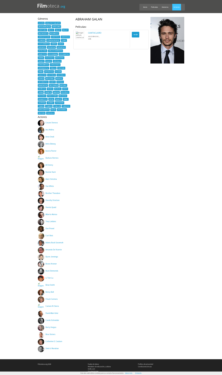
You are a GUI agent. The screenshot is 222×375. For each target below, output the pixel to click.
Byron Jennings (51, 256)
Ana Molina (49, 129)
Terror (41, 106)
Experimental (43, 68)
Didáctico (42, 54)
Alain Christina (51, 179)
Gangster (42, 75)
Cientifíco (55, 37)
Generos (165, 7)
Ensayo (41, 61)
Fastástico (49, 71)
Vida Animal (62, 110)
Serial (65, 99)
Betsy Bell (49, 292)
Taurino (50, 103)
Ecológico (49, 58)
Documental (64, 54)
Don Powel (49, 228)
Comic (64, 40)
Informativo (43, 82)
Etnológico (55, 65)
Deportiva (51, 47)
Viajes (53, 110)
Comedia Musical (53, 40)
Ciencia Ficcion (44, 37)
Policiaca (42, 96)
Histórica (51, 75)
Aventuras (56, 26)
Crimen (53, 44)
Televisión (59, 103)
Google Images (93, 371)
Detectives (43, 51)
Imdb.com (91, 369)
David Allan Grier (51, 313)
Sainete (58, 99)
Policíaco (65, 92)
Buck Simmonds (51, 271)
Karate (52, 82)
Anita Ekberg (50, 144)
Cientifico (65, 37)
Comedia (42, 40)
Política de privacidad (145, 364)
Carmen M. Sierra (52, 306)
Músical (60, 82)
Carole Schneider (52, 320)
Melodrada (53, 85)
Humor (41, 78)
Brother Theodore (52, 193)
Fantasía (61, 68)
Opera (41, 92)
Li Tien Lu (49, 278)
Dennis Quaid (50, 207)
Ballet (58, 30)
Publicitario (52, 96)
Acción (41, 23)
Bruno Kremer (51, 263)
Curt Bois (49, 235)
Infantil (59, 78)
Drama (41, 58)
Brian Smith (50, 285)
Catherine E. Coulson (53, 341)
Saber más (128, 373)
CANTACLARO (94, 32)
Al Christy (49, 165)
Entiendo (138, 373)
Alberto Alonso (51, 214)
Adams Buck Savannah (54, 242)
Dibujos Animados (55, 51)
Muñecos (42, 89)
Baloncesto (43, 33)
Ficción (58, 71)
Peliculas (154, 7)
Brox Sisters (50, 334)
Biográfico (54, 33)
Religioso (62, 96)
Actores (177, 7)
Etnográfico (43, 65)
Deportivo (61, 47)
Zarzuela (50, 113)
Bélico (51, 30)
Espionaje (57, 61)
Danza (60, 44)
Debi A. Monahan (52, 348)
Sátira (51, 99)
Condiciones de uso (145, 367)
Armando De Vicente (53, 249)
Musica (50, 89)
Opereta (48, 92)
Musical (58, 89)
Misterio (63, 85)
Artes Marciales (44, 26)
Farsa (41, 71)
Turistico (66, 106)
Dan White (49, 186)
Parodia (56, 92)
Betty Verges (50, 327)
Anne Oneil (49, 136)
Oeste (65, 89)
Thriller (57, 106)
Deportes (42, 47)
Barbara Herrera (51, 158)
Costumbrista (44, 44)
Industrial (50, 78)
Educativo (60, 58)
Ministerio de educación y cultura (99, 367)
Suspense (42, 103)
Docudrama (52, 54)
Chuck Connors (51, 299)
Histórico (61, 75)
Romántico (43, 99)
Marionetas (43, 85)
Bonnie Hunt (50, 172)
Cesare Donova (51, 122)
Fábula (53, 68)
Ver (134, 35)
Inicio (145, 7)
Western (42, 113)
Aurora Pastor (50, 151)
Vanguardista (44, 110)
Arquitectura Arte (53, 23)
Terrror (49, 106)
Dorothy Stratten (52, 200)
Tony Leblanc (50, 221)
